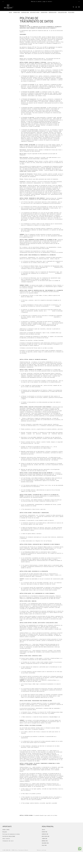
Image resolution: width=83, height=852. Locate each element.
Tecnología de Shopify (23, 850)
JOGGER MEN (44, 838)
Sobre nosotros (6, 838)
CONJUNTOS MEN (45, 843)
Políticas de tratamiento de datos (11, 834)
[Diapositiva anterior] (3, 1)
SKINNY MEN (44, 831)
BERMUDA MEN (45, 840)
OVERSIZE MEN (45, 834)
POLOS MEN (44, 845)
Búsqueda (5, 831)
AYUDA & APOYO (6, 829)
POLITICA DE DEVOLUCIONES (9, 836)
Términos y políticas (41, 850)
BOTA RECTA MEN (45, 836)
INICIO (43, 829)
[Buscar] (73, 7)
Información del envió (8, 840)
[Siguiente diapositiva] (79, 1)
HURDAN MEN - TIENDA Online (12, 850)
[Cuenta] (76, 7)
